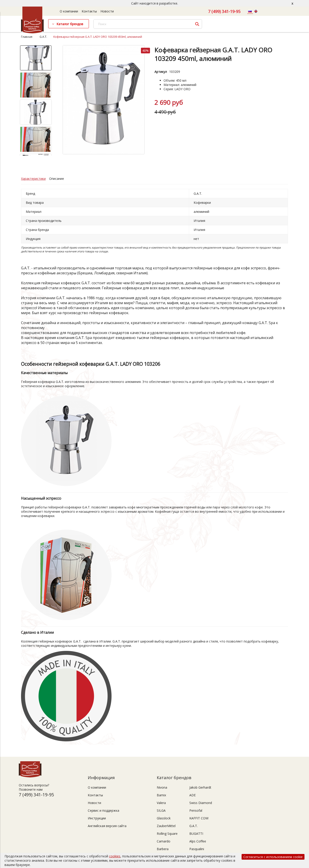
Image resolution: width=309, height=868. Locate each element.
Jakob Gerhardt (200, 787)
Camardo (163, 841)
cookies (114, 856)
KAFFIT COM (198, 818)
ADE (192, 795)
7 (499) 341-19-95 (224, 11)
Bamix (161, 795)
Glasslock (164, 818)
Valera (161, 803)
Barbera (163, 849)
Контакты (89, 11)
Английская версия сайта (107, 826)
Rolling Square (167, 833)
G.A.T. (43, 37)
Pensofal (195, 810)
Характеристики (33, 178)
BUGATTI (196, 833)
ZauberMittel (166, 826)
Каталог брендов (70, 24)
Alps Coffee (197, 841)
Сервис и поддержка (103, 810)
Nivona (162, 787)
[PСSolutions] (32, 32)
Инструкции (97, 818)
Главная (26, 37)
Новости (107, 11)
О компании (69, 11)
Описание (56, 178)
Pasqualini (196, 849)
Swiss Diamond (200, 803)
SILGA (161, 810)
